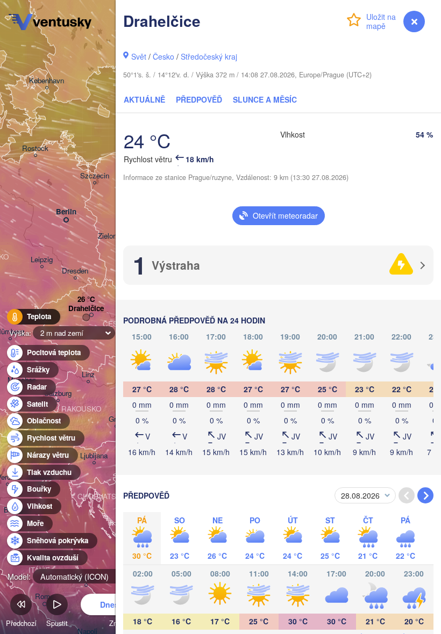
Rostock (35, 148)
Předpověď (199, 99)
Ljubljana (94, 455)
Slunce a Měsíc (265, 99)
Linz (88, 374)
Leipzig (42, 259)
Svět (138, 56)
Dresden (75, 271)
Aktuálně (144, 99)
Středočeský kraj (209, 56)
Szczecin (94, 176)
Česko (163, 56)
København (46, 80)
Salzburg (58, 393)
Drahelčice (86, 308)
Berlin (66, 212)
